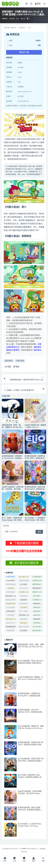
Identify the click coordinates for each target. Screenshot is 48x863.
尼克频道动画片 (11, 604)
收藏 (9, 367)
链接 (17, 367)
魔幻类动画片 (36, 631)
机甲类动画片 (10, 612)
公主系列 (23, 588)
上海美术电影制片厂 (24, 581)
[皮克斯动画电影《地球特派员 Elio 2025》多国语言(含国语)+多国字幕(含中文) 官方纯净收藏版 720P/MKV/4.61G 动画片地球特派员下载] (35, 442)
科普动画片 (11, 619)
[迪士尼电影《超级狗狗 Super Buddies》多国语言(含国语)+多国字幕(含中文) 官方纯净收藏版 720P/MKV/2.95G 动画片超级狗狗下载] (10, 781)
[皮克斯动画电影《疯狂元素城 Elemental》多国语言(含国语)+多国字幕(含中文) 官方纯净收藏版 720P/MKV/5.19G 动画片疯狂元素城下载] (35, 473)
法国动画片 (10, 615)
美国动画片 (37, 619)
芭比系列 (10, 623)
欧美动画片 (37, 612)
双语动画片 (23, 596)
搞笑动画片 (37, 604)
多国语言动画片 (11, 600)
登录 (38, 4)
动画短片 (37, 592)
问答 (24, 861)
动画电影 (24, 592)
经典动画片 (23, 619)
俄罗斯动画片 (36, 585)
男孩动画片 (24, 615)
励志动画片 (11, 596)
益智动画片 (9, 361)
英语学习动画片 (24, 627)
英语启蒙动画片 (11, 627)
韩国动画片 (10, 631)
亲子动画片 (23, 585)
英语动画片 (37, 623)
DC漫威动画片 (37, 577)
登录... (7, 531)
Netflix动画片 (10, 581)
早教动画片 (37, 608)
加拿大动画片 (10, 592)
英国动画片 (23, 623)
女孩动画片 (23, 600)
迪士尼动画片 (36, 627)
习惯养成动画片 (11, 585)
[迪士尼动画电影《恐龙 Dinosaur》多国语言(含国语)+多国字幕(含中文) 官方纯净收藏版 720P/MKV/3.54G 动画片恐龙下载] (10, 666)
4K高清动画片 (10, 577)
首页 (14, 28)
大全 (14, 861)
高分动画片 (23, 631)
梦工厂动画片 (23, 612)
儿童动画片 (10, 589)
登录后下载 (24, 52)
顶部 (43, 861)
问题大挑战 (20, 361)
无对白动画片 (10, 608)
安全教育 (37, 600)
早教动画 (4, 18)
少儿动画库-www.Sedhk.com (28, 848)
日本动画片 (23, 608)
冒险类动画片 (36, 589)
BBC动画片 (24, 577)
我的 (33, 861)
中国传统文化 (36, 581)
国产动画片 (37, 596)
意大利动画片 (23, 604)
